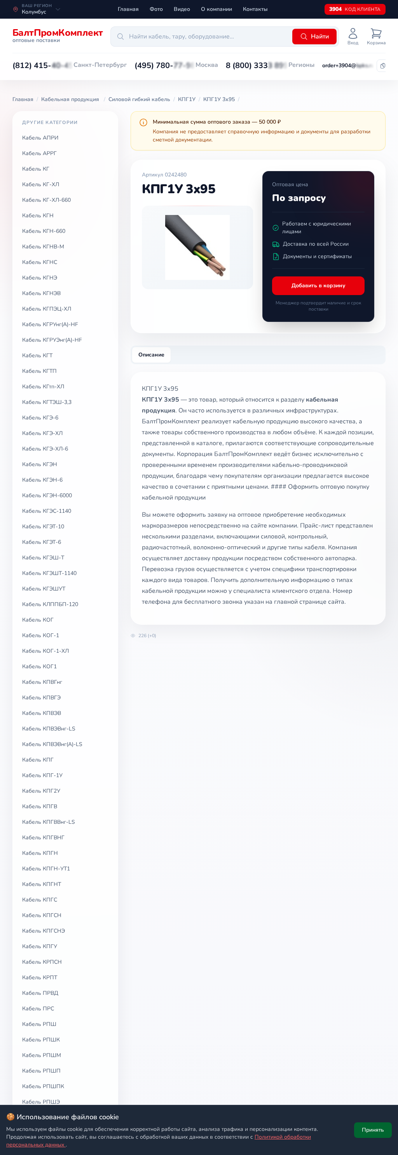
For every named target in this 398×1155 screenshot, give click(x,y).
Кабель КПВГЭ (41, 697)
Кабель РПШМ (41, 1055)
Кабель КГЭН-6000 (47, 495)
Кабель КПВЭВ (41, 713)
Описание (151, 354)
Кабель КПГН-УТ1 (46, 868)
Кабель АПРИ (40, 138)
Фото (156, 9)
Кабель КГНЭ (39, 277)
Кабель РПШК (41, 1039)
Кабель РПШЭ (41, 1102)
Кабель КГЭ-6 (40, 417)
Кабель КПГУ (39, 946)
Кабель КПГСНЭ (43, 931)
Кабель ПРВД (40, 993)
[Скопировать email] (383, 65)
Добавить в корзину (319, 285)
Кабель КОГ (38, 620)
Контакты (255, 9)
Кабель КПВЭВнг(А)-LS (52, 744)
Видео (182, 9)
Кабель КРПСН (42, 962)
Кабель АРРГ (39, 153)
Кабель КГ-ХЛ (40, 184)
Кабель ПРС (38, 1008)
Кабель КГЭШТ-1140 (49, 573)
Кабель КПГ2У (41, 791)
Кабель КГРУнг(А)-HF (50, 324)
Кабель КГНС (39, 262)
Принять (373, 1130)
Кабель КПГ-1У (42, 775)
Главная (128, 9)
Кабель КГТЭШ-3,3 (47, 402)
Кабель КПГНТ (41, 884)
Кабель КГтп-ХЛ (43, 386)
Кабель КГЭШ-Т (43, 557)
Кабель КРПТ (39, 977)
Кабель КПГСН (41, 915)
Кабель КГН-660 (43, 231)
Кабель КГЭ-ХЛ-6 (45, 449)
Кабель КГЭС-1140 (46, 511)
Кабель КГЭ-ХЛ (42, 433)
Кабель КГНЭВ (41, 293)
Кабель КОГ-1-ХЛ (45, 651)
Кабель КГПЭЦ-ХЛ (46, 309)
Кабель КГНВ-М (43, 246)
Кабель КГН (38, 215)
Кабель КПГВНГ (43, 837)
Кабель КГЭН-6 (42, 480)
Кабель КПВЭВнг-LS (48, 728)
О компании (216, 9)
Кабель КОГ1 (39, 666)
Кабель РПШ (39, 1024)
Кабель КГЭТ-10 (43, 526)
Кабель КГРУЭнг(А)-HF (52, 340)
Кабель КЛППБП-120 (50, 604)
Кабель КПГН (40, 853)
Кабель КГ (35, 169)
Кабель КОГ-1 (40, 635)
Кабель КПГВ (39, 806)
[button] (42, 65)
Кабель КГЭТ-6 (41, 542)
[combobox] (200, 36)
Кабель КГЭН (39, 464)
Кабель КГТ (37, 355)
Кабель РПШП (41, 1071)
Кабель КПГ (38, 760)
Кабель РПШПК (43, 1086)
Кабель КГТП (39, 371)
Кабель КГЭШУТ (43, 588)
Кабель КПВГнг (42, 682)
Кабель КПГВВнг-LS (48, 822)
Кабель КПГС (39, 899)
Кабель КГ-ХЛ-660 (46, 200)
